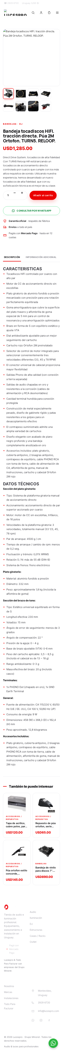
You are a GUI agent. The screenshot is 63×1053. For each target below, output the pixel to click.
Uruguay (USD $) (30, 3)
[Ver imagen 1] (8, 93)
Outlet (33, 941)
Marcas (8, 992)
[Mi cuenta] (41, 12)
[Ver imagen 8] (45, 106)
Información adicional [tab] (41, 257)
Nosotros (9, 986)
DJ (31, 923)
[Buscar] (33, 12)
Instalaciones (11, 998)
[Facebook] (49, 1020)
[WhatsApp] (33, 1020)
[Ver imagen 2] (20, 93)
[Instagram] (41, 1020)
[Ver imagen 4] (45, 93)
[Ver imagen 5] (8, 106)
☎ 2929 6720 (11, 3)
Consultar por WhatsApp (34, 210)
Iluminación (36, 917)
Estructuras (36, 929)
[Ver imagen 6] (20, 106)
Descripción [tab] (12, 257)
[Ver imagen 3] (33, 93)
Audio (33, 911)
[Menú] (57, 12)
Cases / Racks (37, 935)
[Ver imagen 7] (33, 106)
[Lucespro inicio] (15, 12)
